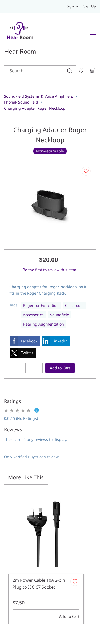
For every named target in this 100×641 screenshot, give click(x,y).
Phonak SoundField (21, 102)
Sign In (72, 6)
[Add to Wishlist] (86, 171)
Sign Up (89, 6)
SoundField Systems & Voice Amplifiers (38, 96)
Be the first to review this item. (50, 269)
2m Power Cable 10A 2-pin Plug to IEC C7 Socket (39, 583)
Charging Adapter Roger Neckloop (35, 108)
